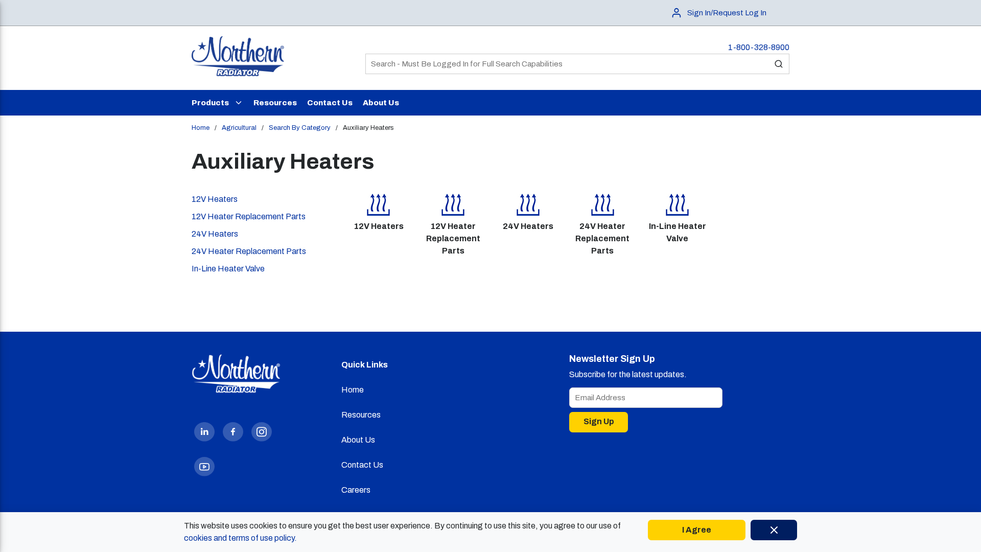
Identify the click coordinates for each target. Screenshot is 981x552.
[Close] (774, 530)
